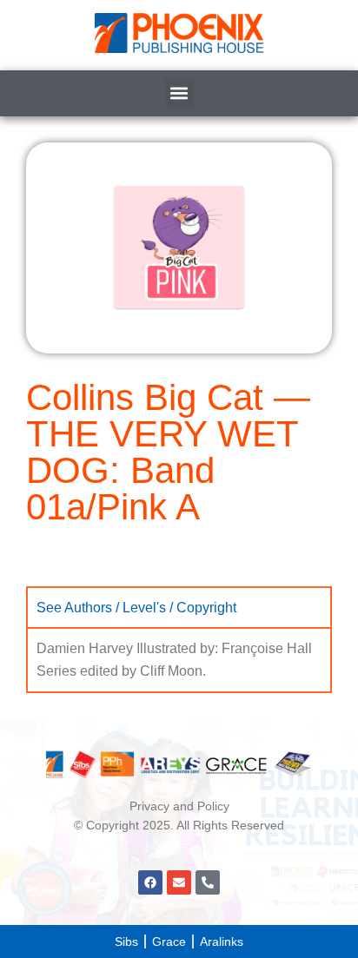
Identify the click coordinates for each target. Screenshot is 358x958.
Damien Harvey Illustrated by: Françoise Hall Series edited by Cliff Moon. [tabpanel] (174, 659)
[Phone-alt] (208, 882)
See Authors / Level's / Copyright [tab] (136, 607)
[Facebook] (150, 882)
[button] (179, 93)
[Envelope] (179, 882)
